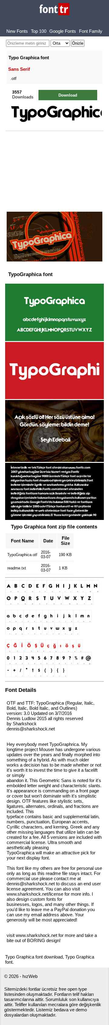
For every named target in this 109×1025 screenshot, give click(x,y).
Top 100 (38, 31)
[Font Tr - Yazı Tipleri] (54, 9)
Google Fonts (62, 31)
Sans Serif (19, 69)
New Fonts (17, 31)
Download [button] (67, 95)
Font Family (90, 31)
